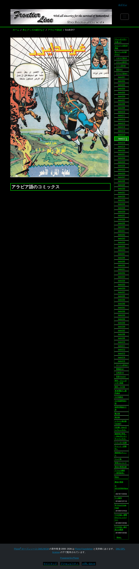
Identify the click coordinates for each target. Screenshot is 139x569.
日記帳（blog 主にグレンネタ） (121, 428)
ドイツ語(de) (121, 66)
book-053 (121, 277)
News (117, 477)
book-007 (121, 100)
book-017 (121, 138)
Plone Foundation (84, 549)
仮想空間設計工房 (121, 408)
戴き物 (117, 413)
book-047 (121, 254)
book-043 (121, 238)
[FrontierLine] (61, 16)
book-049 (121, 261)
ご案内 (119, 498)
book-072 (121, 349)
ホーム (16, 30)
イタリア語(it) (121, 58)
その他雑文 (119, 397)
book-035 (121, 208)
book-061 (121, 307)
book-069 (121, 338)
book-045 (121, 246)
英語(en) (119, 69)
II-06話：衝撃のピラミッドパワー (121, 517)
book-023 (121, 162)
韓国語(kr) (120, 369)
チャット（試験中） (121, 447)
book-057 (121, 292)
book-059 (121, 300)
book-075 (121, 361)
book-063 (121, 315)
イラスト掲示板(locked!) (121, 422)
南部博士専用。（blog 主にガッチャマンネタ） (121, 436)
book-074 (121, 357)
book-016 (121, 134)
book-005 (121, 92)
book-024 (121, 165)
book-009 (121, 108)
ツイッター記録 (121, 442)
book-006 (121, 96)
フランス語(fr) (121, 62)
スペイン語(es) (122, 365)
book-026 (121, 173)
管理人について (121, 463)
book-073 (121, 353)
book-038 (121, 219)
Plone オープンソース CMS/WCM (31, 549)
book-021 (121, 154)
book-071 (121, 346)
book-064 (121, 319)
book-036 (121, 211)
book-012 (121, 119)
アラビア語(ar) (55, 30)
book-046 (121, 250)
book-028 (121, 181)
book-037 (121, 215)
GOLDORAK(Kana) (121, 489)
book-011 (121, 115)
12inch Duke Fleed (120, 506)
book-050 (121, 265)
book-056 (121, 288)
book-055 (121, 284)
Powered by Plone (69, 558)
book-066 (121, 326)
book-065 (121, 323)
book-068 (121, 334)
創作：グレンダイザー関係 (121, 382)
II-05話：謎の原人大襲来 (121, 528)
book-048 (121, 257)
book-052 (121, 273)
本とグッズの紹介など (34, 30)
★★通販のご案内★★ (121, 392)
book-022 (121, 158)
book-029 (121, 185)
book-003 (121, 85)
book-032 (121, 196)
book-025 (121, 169)
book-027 (121, 177)
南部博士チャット (121, 454)
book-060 (121, 303)
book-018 (121, 142)
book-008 (121, 104)
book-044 (121, 242)
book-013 (121, 123)
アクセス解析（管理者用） (120, 471)
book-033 (121, 200)
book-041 (121, 231)
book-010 (121, 112)
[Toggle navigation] (124, 17)
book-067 (121, 330)
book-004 (121, 88)
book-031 (121, 192)
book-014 (121, 127)
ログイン (122, 5)
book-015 (121, 131)
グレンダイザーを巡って (121, 40)
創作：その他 (120, 387)
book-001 (121, 77)
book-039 (121, 223)
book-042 (121, 235)
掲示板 (117, 417)
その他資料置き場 (121, 402)
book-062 (121, 311)
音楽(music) (121, 376)
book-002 (121, 81)
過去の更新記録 (121, 467)
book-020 (121, 150)
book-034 (121, 204)
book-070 (121, 342)
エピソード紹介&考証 (121, 47)
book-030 (121, 188)
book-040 (121, 227)
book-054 (121, 280)
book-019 (121, 146)
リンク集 (118, 459)
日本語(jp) (120, 373)
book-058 (121, 296)
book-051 (121, 269)
